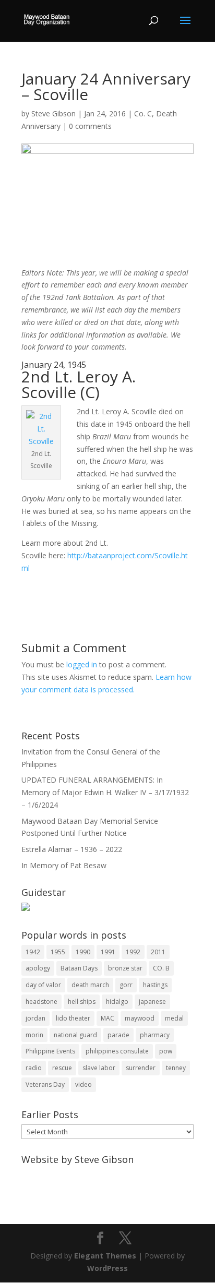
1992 (133, 952)
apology (38, 968)
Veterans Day (45, 1084)
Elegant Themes (105, 1256)
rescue (62, 1067)
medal (174, 1018)
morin (34, 1034)
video (83, 1084)
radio (34, 1067)
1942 (33, 952)
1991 (108, 952)
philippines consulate (117, 1051)
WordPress (107, 1268)
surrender (141, 1067)
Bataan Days (79, 968)
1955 (58, 952)
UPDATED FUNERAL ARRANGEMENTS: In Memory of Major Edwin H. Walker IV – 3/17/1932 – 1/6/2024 (105, 792)
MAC (107, 1018)
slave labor (98, 1067)
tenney (176, 1067)
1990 (83, 952)
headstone (41, 1001)
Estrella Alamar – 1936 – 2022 (71, 849)
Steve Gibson (53, 113)
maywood (139, 1018)
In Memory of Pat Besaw (63, 865)
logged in (81, 664)
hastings (155, 984)
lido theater (73, 1018)
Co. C (143, 113)
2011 (158, 952)
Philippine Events (50, 1051)
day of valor (43, 984)
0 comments (90, 126)
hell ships (81, 1001)
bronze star (125, 968)
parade (118, 1034)
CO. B (161, 968)
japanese (152, 1001)
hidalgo (117, 1001)
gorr (126, 984)
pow (165, 1051)
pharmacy (155, 1034)
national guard (75, 1034)
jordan (35, 1018)
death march (90, 984)
